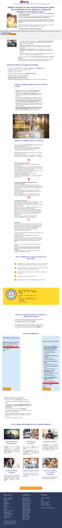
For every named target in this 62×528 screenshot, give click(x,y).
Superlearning (7, 512)
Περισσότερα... (45, 3)
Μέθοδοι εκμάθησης (8, 499)
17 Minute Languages (45, 497)
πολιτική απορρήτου (6, 32)
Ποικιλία (5, 508)
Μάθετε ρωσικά (25, 513)
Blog (42, 500)
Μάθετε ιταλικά (25, 506)
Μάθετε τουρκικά (26, 518)
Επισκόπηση (6, 503)
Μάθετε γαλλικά (25, 502)
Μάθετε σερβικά (25, 515)
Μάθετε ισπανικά (26, 505)
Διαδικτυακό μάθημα (8, 513)
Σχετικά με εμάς (44, 503)
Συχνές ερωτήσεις (8, 516)
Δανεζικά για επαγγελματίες (10, 521)
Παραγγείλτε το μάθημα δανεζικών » (31, 488)
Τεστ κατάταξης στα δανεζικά (10, 522)
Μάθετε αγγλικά (25, 497)
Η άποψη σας (6, 518)
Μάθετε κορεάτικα (26, 508)
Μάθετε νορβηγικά (26, 509)
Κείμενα (5, 509)
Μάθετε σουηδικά (26, 516)
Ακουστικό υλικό (7, 515)
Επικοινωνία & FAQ (45, 502)
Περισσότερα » (52, 359)
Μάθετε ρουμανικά (26, 512)
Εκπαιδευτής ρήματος (8, 510)
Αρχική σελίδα (16, 3)
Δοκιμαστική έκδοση (8, 497)
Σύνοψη (5, 505)
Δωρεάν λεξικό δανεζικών (9, 523)
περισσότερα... (25, 519)
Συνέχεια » (7, 389)
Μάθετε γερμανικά (26, 503)
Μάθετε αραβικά (26, 499)
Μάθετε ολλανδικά (26, 510)
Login (42, 499)
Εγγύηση (5, 500)
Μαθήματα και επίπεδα (35, 3)
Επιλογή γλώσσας (24, 3)
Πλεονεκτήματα (7, 506)
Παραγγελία (6, 502)
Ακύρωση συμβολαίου (46, 505)
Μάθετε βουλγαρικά (26, 500)
